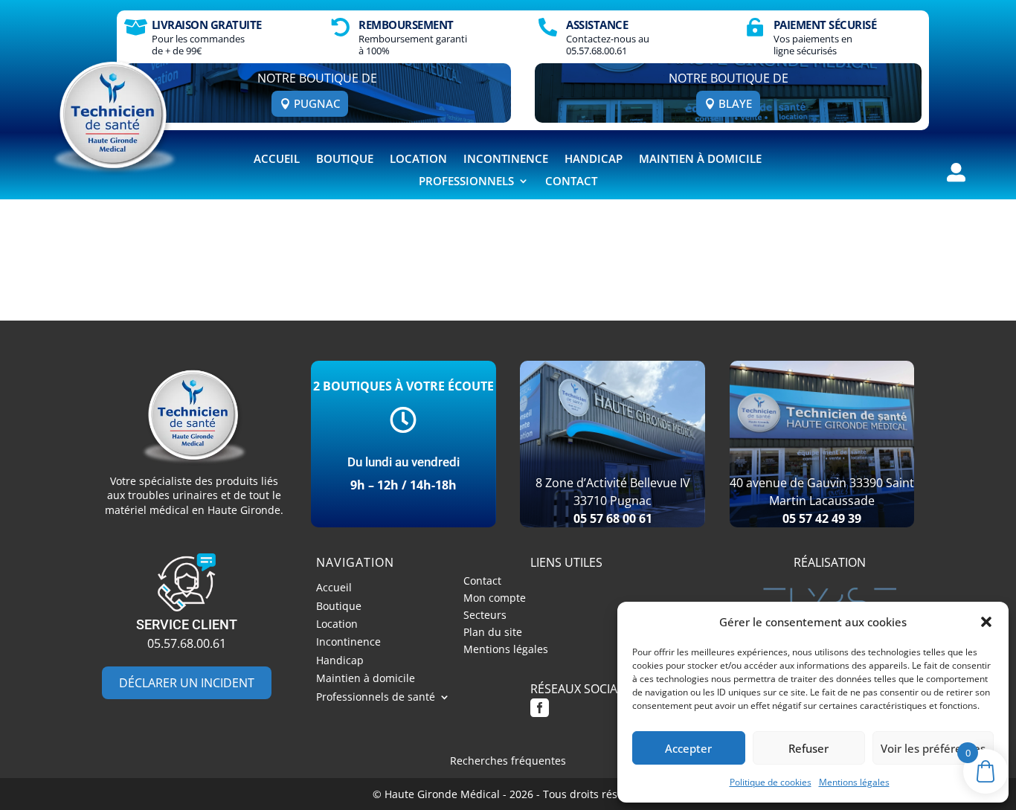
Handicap (594, 159)
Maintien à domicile (700, 159)
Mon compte (494, 600)
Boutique (344, 159)
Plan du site (492, 634)
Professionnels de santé (375, 699)
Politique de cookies (770, 782)
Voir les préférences (933, 748)
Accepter (688, 748)
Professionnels (466, 182)
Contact (571, 182)
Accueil (277, 159)
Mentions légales (854, 782)
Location (418, 159)
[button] (986, 621)
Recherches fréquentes (508, 760)
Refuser (808, 748)
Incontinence (505, 159)
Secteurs (485, 617)
